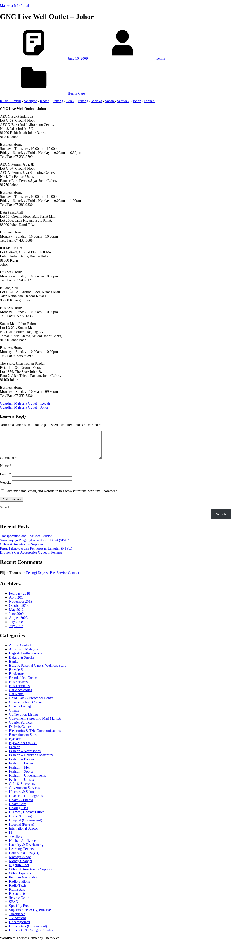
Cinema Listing (20, 706)
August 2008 (18, 618)
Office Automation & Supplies (21, 544)
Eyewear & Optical (23, 743)
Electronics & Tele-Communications (35, 731)
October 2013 (19, 605)
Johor (137, 101)
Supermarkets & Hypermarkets (31, 910)
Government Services (24, 788)
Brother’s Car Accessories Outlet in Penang (31, 552)
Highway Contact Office (26, 812)
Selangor (30, 101)
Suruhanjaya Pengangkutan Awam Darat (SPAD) (35, 540)
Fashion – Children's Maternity (31, 755)
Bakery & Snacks (21, 657)
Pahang (83, 101)
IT (10, 832)
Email (5, 474)
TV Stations (17, 918)
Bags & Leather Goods (25, 653)
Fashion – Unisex (21, 779)
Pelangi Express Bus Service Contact (52, 573)
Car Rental (16, 694)
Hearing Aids (18, 808)
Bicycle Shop (18, 669)
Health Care (76, 93)
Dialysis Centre (20, 726)
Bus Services (18, 682)
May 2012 (16, 610)
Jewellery (16, 836)
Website (5, 482)
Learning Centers (21, 849)
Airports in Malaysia (23, 649)
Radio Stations (19, 881)
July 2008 (16, 622)
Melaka (96, 101)
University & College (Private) (31, 930)
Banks (13, 661)
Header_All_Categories (26, 796)
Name (5, 466)
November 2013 (20, 601)
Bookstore (16, 674)
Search (5, 507)
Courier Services (21, 722)
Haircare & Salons (22, 792)
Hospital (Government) (25, 820)
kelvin (160, 58)
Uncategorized (19, 922)
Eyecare (15, 739)
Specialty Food (19, 906)
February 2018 (19, 593)
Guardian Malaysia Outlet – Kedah (25, 403)
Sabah (110, 101)
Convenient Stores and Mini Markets (35, 718)
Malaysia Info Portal (14, 5)
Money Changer (20, 861)
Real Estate (17, 889)
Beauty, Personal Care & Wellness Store (37, 665)
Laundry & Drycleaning (26, 845)
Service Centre (19, 898)
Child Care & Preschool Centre (31, 698)
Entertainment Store (23, 735)
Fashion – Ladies (21, 763)
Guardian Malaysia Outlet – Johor (24, 407)
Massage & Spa (20, 857)
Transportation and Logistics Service (26, 536)
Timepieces (17, 914)
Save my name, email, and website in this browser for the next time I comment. (61, 491)
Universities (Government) (28, 926)
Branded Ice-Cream (23, 678)
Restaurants (17, 893)
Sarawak (123, 101)
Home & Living (20, 816)
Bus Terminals (19, 686)
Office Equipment (22, 873)
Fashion (14, 747)
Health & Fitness (21, 800)
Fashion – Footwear (23, 759)
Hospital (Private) (21, 824)
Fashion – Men (19, 767)
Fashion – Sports (21, 771)
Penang (58, 101)
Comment (8, 458)
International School (23, 828)
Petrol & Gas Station (23, 877)
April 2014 (17, 597)
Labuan (149, 101)
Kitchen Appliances (23, 840)
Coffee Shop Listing (23, 714)
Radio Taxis (17, 885)
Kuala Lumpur (10, 101)
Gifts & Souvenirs (22, 783)
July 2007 (16, 626)
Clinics (14, 710)
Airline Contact (20, 645)
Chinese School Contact (26, 702)
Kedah (44, 101)
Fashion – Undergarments (27, 775)
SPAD (13, 902)
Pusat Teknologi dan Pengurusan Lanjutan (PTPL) (36, 548)
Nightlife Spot (19, 865)
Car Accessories (20, 690)
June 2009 (16, 614)
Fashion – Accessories (25, 751)
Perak (70, 101)
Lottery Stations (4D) (24, 853)
